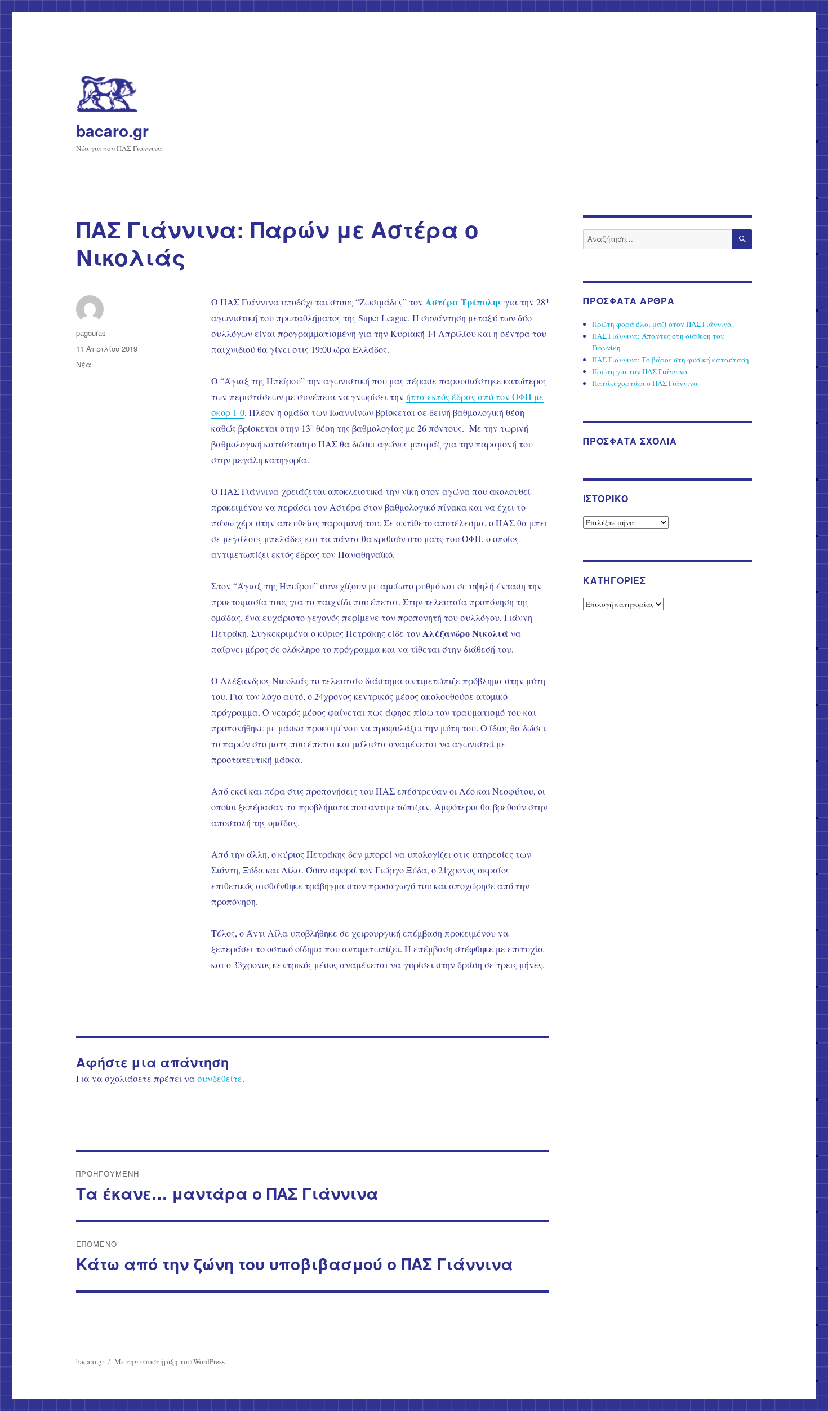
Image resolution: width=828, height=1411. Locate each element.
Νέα (83, 364)
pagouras (91, 332)
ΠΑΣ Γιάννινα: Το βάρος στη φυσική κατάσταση (670, 359)
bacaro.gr (112, 130)
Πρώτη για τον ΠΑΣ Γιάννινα (640, 371)
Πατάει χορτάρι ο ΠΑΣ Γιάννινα (645, 383)
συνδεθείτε (219, 1078)
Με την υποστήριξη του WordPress (169, 1361)
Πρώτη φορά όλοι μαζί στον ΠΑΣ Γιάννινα (662, 324)
